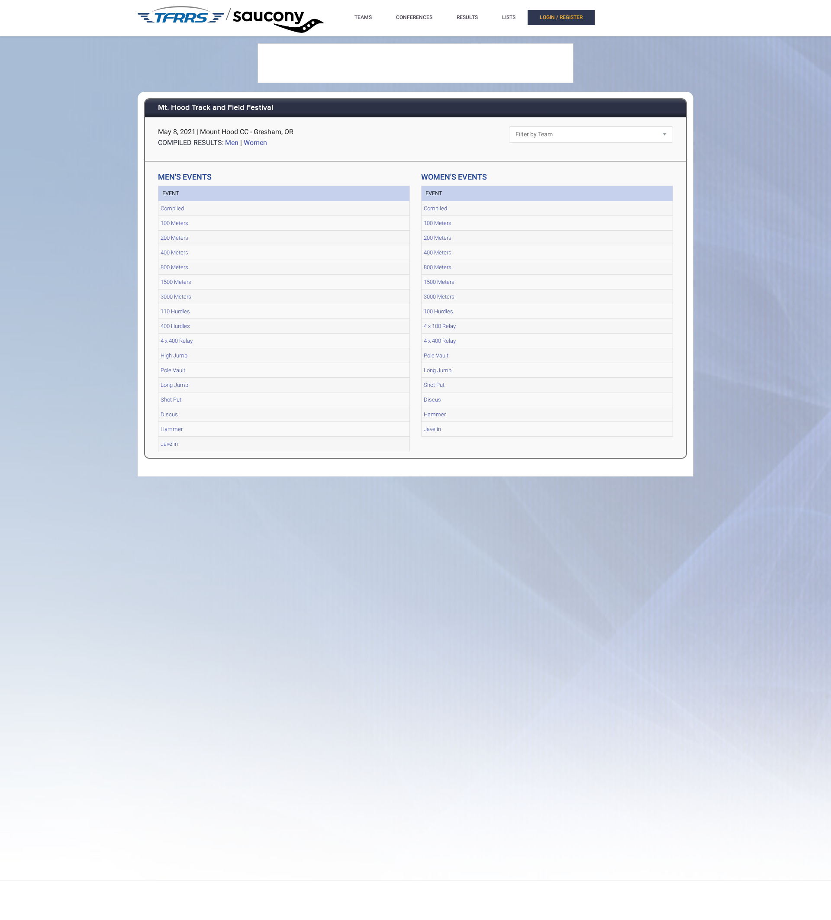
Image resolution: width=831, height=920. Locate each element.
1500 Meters (176, 282)
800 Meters (174, 267)
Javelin (169, 444)
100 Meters (174, 223)
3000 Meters (176, 296)
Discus (169, 414)
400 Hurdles (175, 326)
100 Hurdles (438, 311)
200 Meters (174, 238)
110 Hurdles (175, 311)
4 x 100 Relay (440, 326)
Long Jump (174, 385)
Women (255, 142)
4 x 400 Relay (177, 341)
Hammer (172, 429)
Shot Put (171, 399)
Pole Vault (173, 370)
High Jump (174, 355)
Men (231, 142)
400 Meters (174, 252)
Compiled (172, 208)
